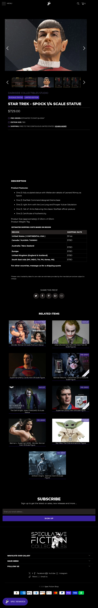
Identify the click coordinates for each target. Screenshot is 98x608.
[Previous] (8, 48)
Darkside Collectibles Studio (28, 93)
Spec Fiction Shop (52, 587)
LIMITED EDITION (31, 97)
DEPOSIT (28, 146)
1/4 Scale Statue (16, 97)
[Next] (84, 48)
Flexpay (71, 146)
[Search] (79, 3)
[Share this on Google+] (55, 296)
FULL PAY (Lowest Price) (49, 139)
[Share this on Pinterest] (49, 296)
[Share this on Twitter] (36, 296)
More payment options (70, 172)
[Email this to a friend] (61, 296)
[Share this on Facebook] (42, 296)
